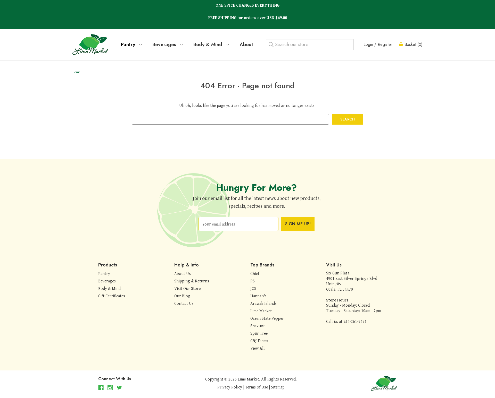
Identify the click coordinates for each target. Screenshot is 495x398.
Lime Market (261, 311)
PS (252, 281)
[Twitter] (119, 387)
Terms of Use (256, 387)
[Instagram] (110, 387)
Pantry (129, 44)
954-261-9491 (355, 321)
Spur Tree (259, 333)
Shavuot (257, 326)
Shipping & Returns (191, 281)
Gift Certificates (111, 296)
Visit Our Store (187, 288)
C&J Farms (259, 341)
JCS (253, 288)
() (414, 44)
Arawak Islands (263, 303)
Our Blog (182, 296)
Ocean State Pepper (267, 318)
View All (257, 348)
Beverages (165, 44)
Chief (254, 273)
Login (368, 44)
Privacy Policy (229, 387)
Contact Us (184, 303)
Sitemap (278, 387)
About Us (182, 273)
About (246, 44)
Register (385, 44)
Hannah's (258, 296)
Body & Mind (208, 44)
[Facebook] (101, 387)
